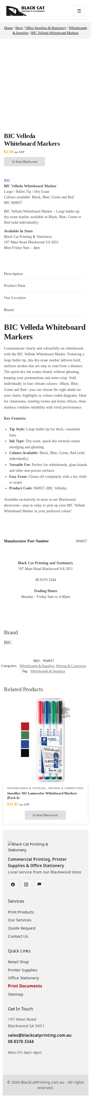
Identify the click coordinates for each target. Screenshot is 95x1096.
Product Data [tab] (14, 285)
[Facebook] (13, 884)
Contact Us (18, 936)
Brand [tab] (9, 310)
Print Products (21, 912)
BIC (7, 180)
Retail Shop (18, 961)
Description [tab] (13, 274)
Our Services (19, 919)
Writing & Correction (71, 666)
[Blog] (39, 884)
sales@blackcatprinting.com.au (40, 1035)
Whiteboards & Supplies (37, 666)
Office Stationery (23, 977)
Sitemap (15, 994)
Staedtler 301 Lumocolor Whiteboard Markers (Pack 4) (42, 795)
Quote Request (22, 928)
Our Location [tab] (15, 298)
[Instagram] (26, 884)
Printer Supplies (22, 969)
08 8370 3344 (21, 1041)
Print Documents (25, 986)
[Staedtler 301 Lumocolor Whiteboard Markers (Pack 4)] (45, 740)
